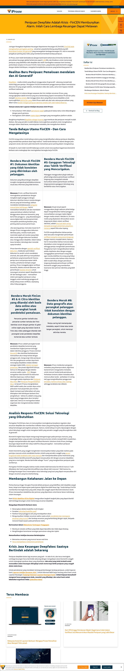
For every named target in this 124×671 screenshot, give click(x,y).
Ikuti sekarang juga (72, 4)
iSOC (28, 372)
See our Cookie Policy (19, 669)
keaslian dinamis (26, 270)
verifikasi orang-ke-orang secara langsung (58, 237)
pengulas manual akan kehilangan (23, 206)
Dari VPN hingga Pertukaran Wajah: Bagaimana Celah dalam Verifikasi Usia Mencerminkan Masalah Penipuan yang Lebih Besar (89, 631)
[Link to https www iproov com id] (14, 10)
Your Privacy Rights (83, 667)
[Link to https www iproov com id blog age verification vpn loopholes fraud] (90, 602)
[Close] (121, 667)
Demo (121, 27)
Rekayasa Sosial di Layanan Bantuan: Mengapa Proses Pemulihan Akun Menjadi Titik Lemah (32, 642)
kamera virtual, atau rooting (61, 381)
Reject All (95, 667)
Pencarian (121, 21)
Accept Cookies (107, 667)
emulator (47, 381)
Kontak (120, 33)
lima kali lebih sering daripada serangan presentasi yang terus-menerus (58, 225)
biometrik (13, 353)
